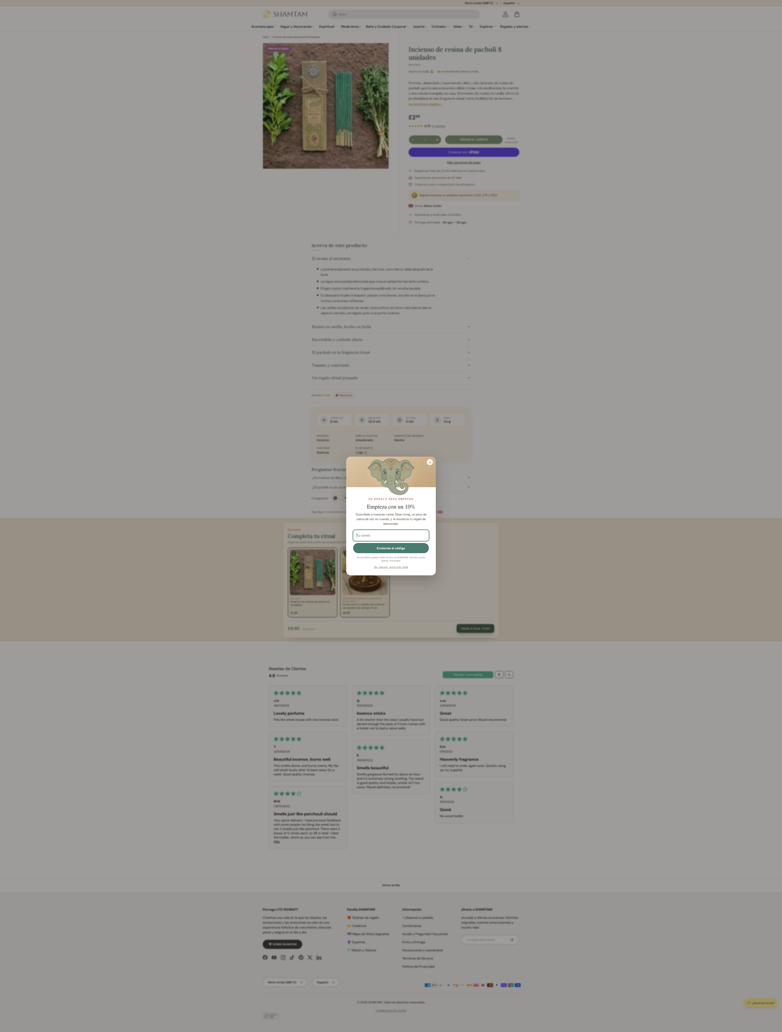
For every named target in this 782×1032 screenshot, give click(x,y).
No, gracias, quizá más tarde (391, 567)
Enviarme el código (391, 548)
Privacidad (395, 560)
